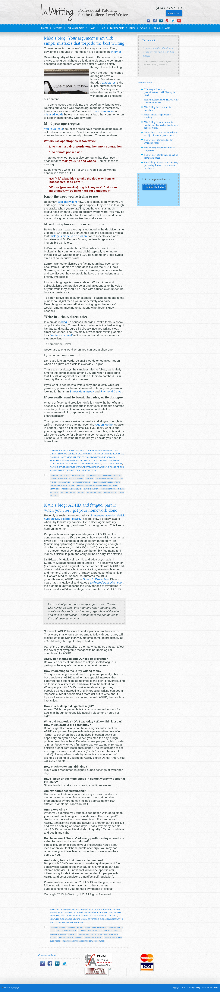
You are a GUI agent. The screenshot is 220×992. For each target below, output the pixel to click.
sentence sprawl (61, 335)
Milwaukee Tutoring (81, 482)
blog (64, 322)
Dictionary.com (67, 201)
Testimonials (117, 27)
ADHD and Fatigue (99, 927)
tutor (101, 941)
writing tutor (74, 470)
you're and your (89, 470)
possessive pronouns (112, 464)
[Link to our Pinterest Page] (167, 20)
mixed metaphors (93, 464)
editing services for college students (104, 475)
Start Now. (173, 13)
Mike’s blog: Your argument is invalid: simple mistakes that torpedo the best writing (84, 40)
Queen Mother (104, 424)
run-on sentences (103, 111)
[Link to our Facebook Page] (155, 20)
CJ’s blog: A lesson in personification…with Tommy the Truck (160, 92)
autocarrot (109, 82)
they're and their (91, 467)
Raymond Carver (111, 391)
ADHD (85, 909)
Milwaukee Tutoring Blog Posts (84, 460)
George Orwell (75, 454)
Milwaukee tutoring (59, 460)
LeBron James (59, 457)
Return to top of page (11, 987)
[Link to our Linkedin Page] (161, 20)
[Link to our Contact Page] (148, 20)
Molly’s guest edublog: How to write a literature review (161, 101)
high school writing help (105, 454)
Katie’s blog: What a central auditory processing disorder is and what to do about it (161, 165)
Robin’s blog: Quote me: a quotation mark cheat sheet (161, 156)
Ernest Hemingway (82, 391)
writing (120, 467)
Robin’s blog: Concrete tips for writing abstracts (158, 141)
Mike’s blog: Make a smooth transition (157, 108)
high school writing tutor (90, 934)
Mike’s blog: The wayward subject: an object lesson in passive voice (160, 134)
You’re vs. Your (53, 128)
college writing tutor (66, 931)
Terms (131, 27)
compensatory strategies (75, 912)
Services (57, 27)
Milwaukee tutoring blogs (62, 485)
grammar (87, 454)
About (143, 27)
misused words (53, 114)
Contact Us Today (154, 187)
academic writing (74, 450)
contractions (111, 450)
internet (116, 51)
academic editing (58, 450)
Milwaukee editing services (102, 457)
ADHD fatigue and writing (100, 909)
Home (44, 27)
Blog (102, 27)
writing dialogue (58, 470)
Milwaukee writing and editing (71, 464)
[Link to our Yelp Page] (179, 20)
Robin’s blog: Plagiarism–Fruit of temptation (159, 149)
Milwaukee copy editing (78, 457)
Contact (156, 27)
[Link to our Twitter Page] (173, 20)
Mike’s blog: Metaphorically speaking (157, 116)
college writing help (93, 450)
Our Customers (75, 27)
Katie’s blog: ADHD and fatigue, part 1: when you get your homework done (80, 507)
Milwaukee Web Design (210, 987)
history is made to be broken (68, 236)
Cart (167, 27)
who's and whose (108, 467)
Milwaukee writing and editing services (94, 485)
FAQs (91, 27)
